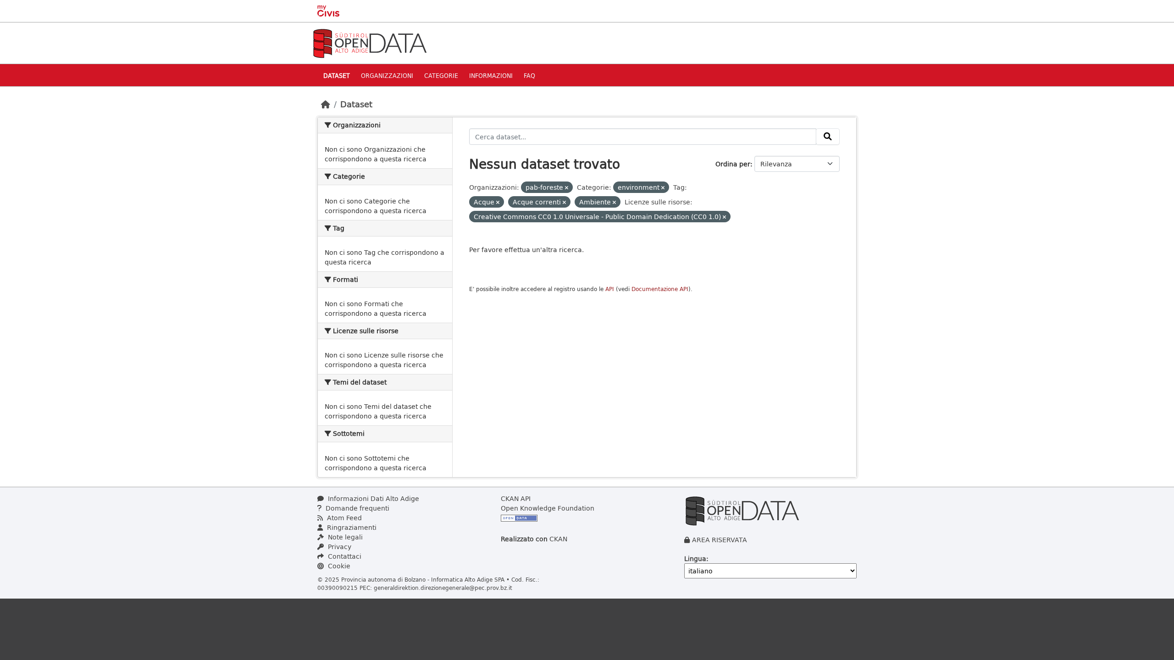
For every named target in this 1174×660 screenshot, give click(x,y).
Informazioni (491, 75)
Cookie (338, 566)
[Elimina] (566, 188)
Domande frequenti (356, 508)
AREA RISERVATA (719, 539)
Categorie (441, 75)
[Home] (325, 104)
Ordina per (732, 164)
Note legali (344, 537)
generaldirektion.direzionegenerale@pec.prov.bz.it (443, 587)
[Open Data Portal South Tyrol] (369, 42)
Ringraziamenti (351, 527)
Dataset (336, 75)
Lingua (695, 558)
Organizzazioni (387, 75)
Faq (529, 75)
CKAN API (516, 498)
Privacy (338, 546)
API (609, 289)
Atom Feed (343, 517)
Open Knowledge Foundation (547, 508)
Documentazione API (659, 289)
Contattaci (343, 556)
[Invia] (828, 136)
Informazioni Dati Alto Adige (372, 498)
